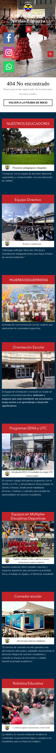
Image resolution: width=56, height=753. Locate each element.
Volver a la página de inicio (30, 103)
